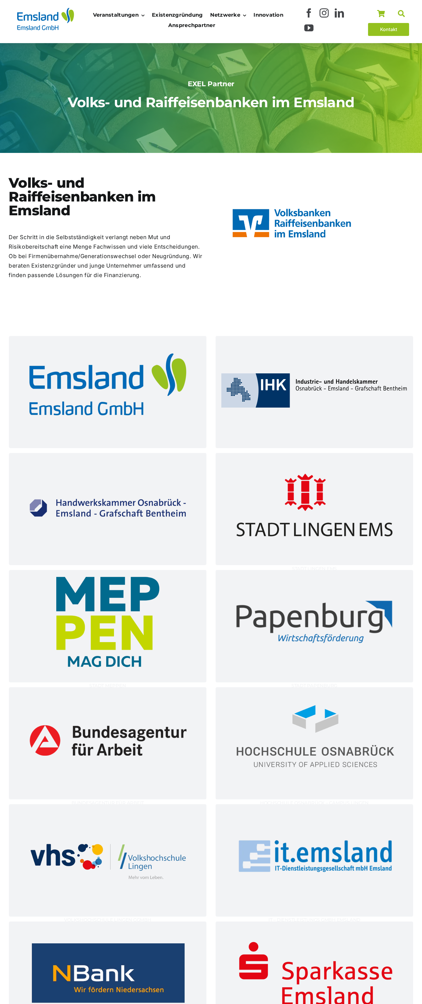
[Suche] (403, 14)
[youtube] (309, 27)
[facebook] (309, 13)
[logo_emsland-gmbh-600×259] (45, 9)
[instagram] (324, 13)
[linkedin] (339, 13)
